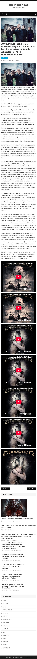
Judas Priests (6, 626)
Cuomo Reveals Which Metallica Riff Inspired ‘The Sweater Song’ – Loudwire (13, 566)
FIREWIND (5, 616)
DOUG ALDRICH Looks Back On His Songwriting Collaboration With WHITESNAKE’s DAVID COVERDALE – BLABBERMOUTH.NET (13, 545)
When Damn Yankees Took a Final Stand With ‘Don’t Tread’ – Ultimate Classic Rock (13, 586)
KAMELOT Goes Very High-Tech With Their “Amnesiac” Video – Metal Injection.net (18, 526)
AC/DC (4, 600)
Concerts (5, 613)
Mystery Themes (27, 657)
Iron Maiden (6, 622)
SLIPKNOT (5, 644)
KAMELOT (4, 57)
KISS (4, 632)
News (4, 638)
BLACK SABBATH (7, 610)
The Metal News (18, 4)
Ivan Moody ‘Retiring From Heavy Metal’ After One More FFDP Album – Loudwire (13, 556)
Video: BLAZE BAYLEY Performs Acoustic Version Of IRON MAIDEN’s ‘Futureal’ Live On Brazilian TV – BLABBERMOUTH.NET (32, 489)
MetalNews (16, 60)
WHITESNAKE (6, 648)
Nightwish (5, 641)
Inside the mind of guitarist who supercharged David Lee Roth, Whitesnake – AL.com (12, 576)
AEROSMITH (6, 603)
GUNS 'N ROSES (7, 619)
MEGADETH (6, 635)
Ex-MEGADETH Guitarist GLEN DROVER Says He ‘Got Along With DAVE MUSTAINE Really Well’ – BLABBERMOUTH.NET (6, 489)
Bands (4, 607)
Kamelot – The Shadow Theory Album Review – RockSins (17, 518)
